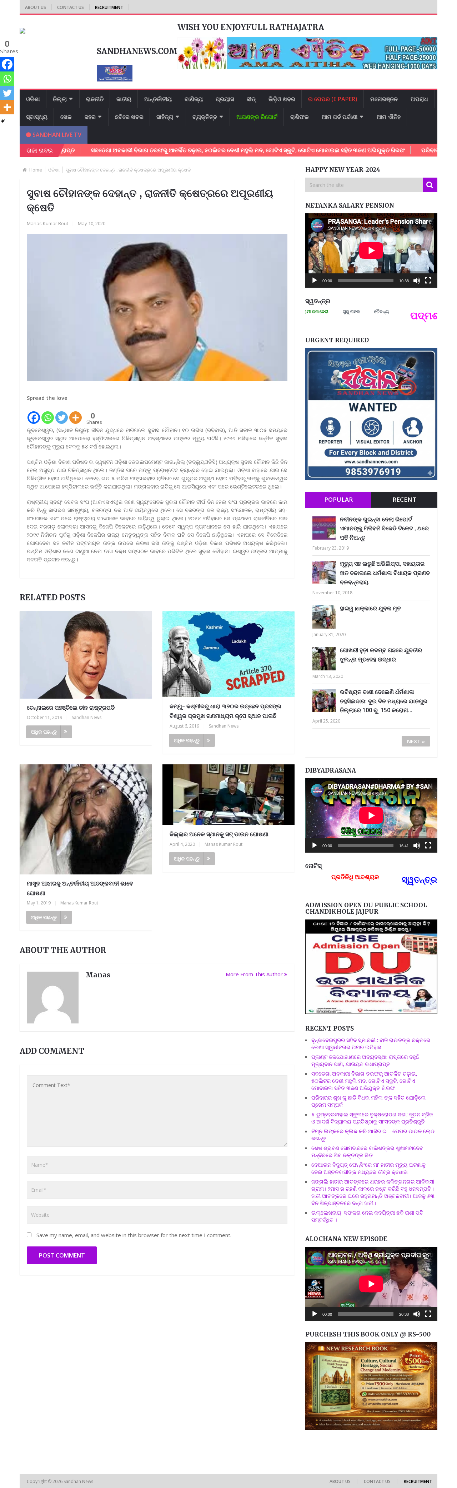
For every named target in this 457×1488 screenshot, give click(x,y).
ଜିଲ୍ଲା (60, 99)
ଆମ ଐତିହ (389, 117)
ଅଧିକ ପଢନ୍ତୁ (44, 731)
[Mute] (416, 280)
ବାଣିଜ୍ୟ (194, 99)
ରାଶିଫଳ (299, 117)
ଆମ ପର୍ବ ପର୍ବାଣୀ (339, 117)
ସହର (90, 117)
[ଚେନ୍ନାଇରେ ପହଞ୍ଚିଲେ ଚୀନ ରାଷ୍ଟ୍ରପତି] (86, 655)
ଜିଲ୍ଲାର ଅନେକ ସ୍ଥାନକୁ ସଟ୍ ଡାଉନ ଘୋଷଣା (219, 834)
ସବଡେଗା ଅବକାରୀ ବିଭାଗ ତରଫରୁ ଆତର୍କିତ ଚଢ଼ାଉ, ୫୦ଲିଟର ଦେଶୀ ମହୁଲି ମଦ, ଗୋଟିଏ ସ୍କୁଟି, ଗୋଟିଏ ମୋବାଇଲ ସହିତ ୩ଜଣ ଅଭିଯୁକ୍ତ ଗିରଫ (204, 150)
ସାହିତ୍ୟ (164, 117)
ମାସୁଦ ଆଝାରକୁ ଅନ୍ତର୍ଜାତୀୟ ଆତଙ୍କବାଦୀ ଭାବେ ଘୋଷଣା (80, 888)
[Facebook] (33, 413)
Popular (338, 499)
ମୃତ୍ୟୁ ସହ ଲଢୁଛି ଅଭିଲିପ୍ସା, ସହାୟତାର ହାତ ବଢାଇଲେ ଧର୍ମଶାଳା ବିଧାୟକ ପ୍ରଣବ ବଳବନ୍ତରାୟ (385, 573)
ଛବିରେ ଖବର (129, 117)
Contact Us (70, 7)
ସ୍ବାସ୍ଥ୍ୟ (36, 117)
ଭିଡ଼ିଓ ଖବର (281, 99)
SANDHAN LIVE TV (56, 135)
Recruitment (109, 7)
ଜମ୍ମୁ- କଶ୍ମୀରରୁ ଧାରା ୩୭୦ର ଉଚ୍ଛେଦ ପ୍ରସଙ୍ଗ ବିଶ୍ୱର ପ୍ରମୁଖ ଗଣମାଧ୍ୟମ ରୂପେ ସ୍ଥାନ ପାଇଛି (225, 711)
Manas (98, 975)
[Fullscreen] (428, 280)
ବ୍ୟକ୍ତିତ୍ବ (204, 117)
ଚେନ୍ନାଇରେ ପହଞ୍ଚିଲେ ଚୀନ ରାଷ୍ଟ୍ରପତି (71, 707)
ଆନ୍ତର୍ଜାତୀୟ (158, 99)
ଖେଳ (66, 117)
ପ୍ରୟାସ (225, 99)
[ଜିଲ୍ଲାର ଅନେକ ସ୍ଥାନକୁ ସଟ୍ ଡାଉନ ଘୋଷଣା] (228, 794)
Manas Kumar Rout (47, 223)
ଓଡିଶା (33, 99)
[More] (75, 413)
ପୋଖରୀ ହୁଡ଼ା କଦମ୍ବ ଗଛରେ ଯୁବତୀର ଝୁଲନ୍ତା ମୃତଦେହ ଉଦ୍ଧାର (381, 654)
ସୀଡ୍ (251, 99)
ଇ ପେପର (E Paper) (332, 99)
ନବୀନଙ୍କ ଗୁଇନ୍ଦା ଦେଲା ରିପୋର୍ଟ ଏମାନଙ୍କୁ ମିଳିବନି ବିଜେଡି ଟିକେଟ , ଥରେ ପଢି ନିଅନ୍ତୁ (384, 528)
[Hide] (3, 121)
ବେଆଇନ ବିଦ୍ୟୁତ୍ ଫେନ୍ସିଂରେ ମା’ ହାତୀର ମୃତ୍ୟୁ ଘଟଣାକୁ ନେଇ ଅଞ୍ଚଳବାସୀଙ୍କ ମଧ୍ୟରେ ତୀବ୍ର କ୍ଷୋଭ (368, 1168)
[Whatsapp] (47, 413)
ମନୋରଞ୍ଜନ (384, 99)
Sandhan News (86, 717)
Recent (404, 499)
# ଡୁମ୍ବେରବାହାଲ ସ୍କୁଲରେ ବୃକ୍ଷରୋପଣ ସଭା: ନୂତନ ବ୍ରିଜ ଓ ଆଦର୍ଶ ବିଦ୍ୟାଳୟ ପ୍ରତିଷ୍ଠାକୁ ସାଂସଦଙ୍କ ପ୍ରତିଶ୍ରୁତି (372, 1118)
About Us (35, 7)
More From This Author (254, 974)
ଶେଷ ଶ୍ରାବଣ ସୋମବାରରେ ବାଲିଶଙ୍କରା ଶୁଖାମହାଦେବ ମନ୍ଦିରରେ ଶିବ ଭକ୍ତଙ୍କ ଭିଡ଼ (367, 1151)
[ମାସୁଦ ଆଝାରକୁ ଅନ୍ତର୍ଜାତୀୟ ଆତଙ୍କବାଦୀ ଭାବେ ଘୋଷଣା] (86, 819)
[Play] (314, 280)
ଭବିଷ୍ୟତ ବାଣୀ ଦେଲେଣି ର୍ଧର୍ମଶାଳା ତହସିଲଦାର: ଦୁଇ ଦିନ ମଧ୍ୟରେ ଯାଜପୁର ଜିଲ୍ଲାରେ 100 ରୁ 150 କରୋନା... (383, 701)
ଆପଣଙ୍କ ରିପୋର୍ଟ (256, 117)
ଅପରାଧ (419, 99)
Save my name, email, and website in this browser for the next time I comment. (133, 1235)
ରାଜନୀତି (95, 99)
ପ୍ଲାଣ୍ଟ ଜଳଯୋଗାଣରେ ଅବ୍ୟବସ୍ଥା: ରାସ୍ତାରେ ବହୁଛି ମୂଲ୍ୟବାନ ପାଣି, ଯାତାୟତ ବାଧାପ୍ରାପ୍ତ (365, 1060)
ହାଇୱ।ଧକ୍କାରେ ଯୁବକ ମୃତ (370, 608)
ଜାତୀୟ (123, 99)
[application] (371, 250)
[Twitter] (61, 413)
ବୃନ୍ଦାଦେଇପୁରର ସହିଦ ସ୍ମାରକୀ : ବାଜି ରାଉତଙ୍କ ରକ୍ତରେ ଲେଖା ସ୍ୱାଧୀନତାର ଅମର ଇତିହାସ (370, 1043)
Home (35, 170)
